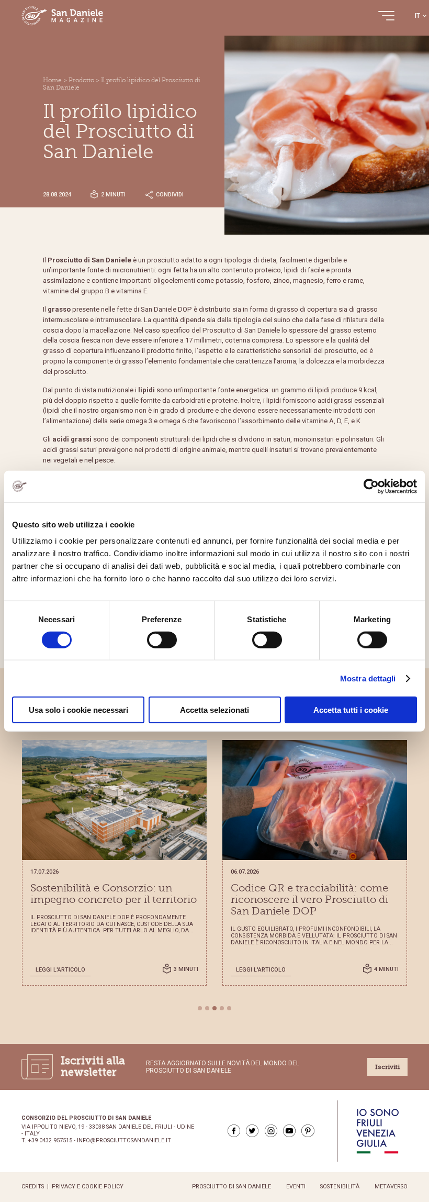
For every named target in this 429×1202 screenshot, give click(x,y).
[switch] (162, 639)
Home (52, 80)
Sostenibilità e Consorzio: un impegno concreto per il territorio (113, 894)
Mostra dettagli (368, 678)
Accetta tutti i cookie (350, 709)
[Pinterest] (307, 1130)
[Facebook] (234, 1130)
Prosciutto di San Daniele (231, 1187)
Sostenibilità (339, 1187)
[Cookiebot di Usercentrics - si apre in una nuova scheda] (371, 486)
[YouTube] (289, 1130)
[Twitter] (252, 1130)
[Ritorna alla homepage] (62, 15)
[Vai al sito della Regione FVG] (377, 1131)
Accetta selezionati (214, 709)
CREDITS (32, 1187)
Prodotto (81, 80)
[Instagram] (271, 1130)
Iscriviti (387, 1067)
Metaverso (391, 1187)
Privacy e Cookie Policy (87, 1187)
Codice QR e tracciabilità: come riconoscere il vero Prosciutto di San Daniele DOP (309, 900)
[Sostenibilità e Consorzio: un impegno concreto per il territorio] (114, 800)
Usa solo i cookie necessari (78, 709)
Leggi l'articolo (60, 969)
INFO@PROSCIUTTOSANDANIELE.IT (124, 1141)
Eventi (296, 1187)
